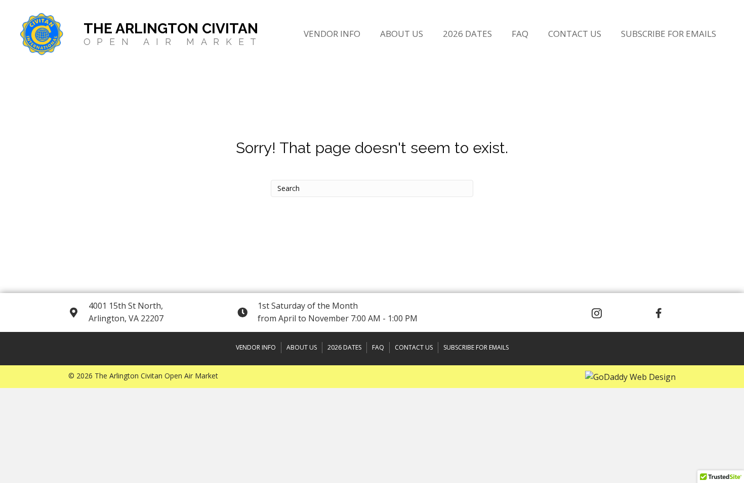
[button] (597, 313)
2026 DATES (344, 347)
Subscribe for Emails (476, 347)
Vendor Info (256, 347)
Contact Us (414, 347)
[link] (332, 32)
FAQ (378, 347)
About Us (301, 347)
